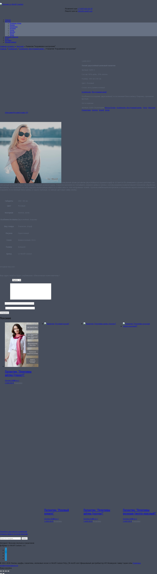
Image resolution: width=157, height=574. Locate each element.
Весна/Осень (110, 107)
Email (2, 308)
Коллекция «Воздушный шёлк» (31, 48)
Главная (3, 48)
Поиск (24, 538)
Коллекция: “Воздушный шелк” (94, 92)
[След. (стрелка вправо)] (3, 573)
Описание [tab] (9, 112)
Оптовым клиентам (11, 37)
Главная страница (7, 46)
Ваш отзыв (5, 299)
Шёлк (107, 110)
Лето (145, 107)
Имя (2, 303)
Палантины (86, 110)
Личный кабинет (10, 42)
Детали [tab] (16, 112)
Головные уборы (15, 23)
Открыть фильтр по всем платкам (14, 534)
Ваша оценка (6, 280)
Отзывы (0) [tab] (23, 112)
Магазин (8, 22)
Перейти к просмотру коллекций (13, 531)
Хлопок (95, 110)
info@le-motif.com (85, 11)
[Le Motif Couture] (11, 4)
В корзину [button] (18, 383)
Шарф (101, 110)
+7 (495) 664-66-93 (85, 8)
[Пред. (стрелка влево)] (1, 573)
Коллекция (12, 48)
